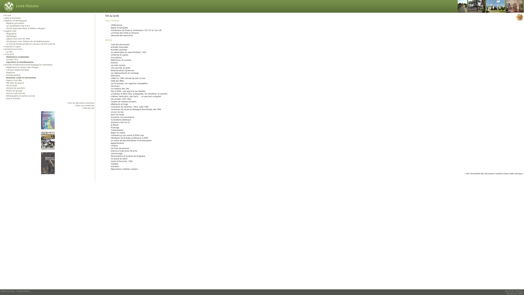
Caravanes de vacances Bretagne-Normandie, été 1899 (136, 109)
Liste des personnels (120, 44)
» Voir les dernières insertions (80, 103)
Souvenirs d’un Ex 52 (120, 122)
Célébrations (116, 25)
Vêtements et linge (119, 104)
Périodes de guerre (15, 83)
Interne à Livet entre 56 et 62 (124, 151)
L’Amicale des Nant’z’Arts (122, 35)
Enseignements (13, 75)
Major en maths (118, 132)
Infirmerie (115, 75)
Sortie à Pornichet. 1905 (122, 161)
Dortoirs (114, 62)
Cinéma (114, 145)
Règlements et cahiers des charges (22, 67)
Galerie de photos (13, 18)
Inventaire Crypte (12, 46)
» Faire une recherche (84, 105)
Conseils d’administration (17, 70)
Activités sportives (119, 49)
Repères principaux (15, 23)
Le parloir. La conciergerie (122, 117)
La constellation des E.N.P (18, 25)
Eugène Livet (10, 31)
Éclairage (115, 127)
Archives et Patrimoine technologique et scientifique (28, 64)
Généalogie (11, 36)
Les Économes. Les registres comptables (129, 83)
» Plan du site (88, 108)
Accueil (8, 15)
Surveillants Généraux (121, 119)
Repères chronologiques (16, 20)
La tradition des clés (120, 88)
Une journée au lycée (120, 68)
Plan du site (509, 291)
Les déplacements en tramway (125, 73)
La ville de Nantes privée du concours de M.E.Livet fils (30, 44)
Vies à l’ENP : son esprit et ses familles (128, 91)
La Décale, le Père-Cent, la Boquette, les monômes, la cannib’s (139, 93)
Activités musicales (119, 47)
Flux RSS (518, 291)
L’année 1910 (12, 59)
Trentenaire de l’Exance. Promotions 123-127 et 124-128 (136, 30)
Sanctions (115, 86)
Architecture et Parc (14, 49)
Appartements (117, 143)
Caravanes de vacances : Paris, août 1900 (129, 106)
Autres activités (13, 98)
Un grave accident (119, 158)
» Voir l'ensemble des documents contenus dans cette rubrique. (494, 173)
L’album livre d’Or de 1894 (18, 38)
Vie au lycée (11, 85)
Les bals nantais (118, 65)
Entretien (115, 166)
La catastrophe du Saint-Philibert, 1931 (128, 52)
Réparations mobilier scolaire (124, 169)
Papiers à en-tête (14, 80)
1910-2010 (9, 54)
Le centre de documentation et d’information (131, 140)
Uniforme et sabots (119, 55)
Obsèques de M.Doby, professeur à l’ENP (129, 138)
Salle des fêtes (117, 80)
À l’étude (115, 125)
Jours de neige (117, 114)
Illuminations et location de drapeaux (128, 156)
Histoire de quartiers (15, 88)
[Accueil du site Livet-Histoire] (20, 12)
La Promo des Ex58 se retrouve (125, 33)
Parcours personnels (15, 93)
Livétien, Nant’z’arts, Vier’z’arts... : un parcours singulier (136, 96)
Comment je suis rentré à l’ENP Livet (127, 135)
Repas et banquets (119, 27)
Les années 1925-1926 (121, 99)
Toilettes (114, 164)
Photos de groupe (14, 90)
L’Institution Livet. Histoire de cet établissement (28, 41)
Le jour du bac (117, 112)
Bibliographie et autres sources (20, 96)
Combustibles (117, 130)
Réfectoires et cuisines (121, 60)
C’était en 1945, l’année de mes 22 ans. (128, 78)
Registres (10, 72)
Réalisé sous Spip (7, 291)
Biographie (11, 33)
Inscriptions (116, 57)
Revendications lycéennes (122, 70)
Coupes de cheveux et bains (123, 101)
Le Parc (9, 51)
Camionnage (116, 153)
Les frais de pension (120, 148)
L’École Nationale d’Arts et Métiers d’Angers (25, 28)
